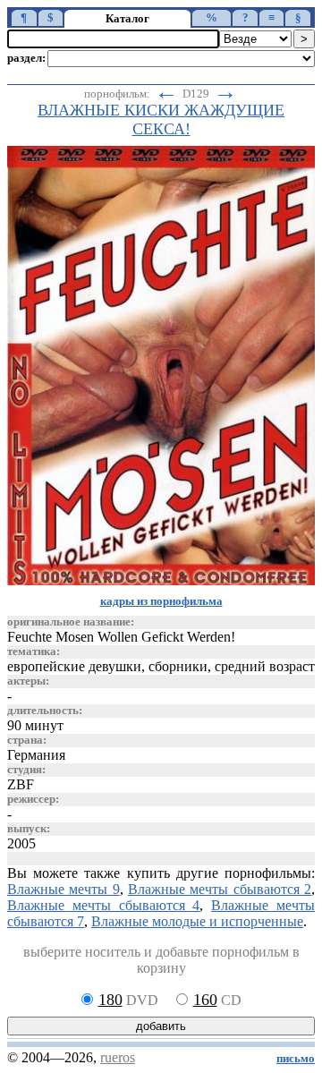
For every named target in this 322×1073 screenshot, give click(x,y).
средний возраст (265, 666)
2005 (21, 843)
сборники (178, 666)
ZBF (20, 784)
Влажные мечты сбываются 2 (219, 889)
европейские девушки (74, 666)
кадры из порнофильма (161, 601)
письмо (295, 1058)
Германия (36, 754)
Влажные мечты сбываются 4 (103, 905)
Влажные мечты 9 (63, 889)
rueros (117, 1057)
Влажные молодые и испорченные (197, 921)
